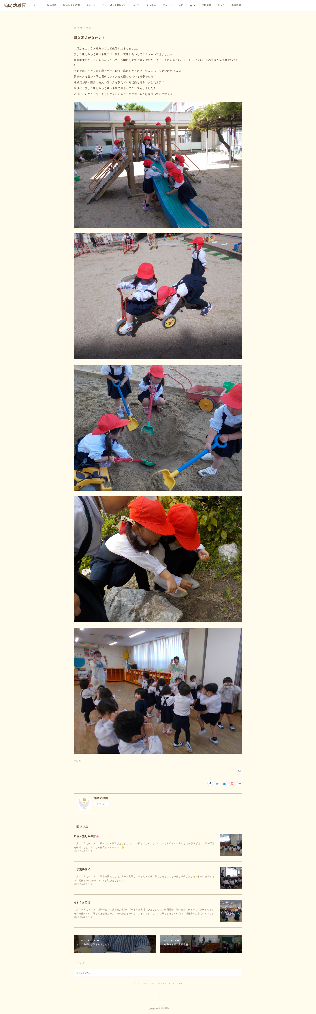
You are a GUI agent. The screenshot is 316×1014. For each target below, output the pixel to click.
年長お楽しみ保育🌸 (86, 836)
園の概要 (52, 5)
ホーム (37, 5)
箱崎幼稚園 (15, 5)
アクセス (167, 5)
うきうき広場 (82, 902)
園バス (136, 5)
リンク (221, 5)
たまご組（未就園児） (114, 5)
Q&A (192, 5)
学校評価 (236, 5)
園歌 (181, 5)
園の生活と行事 (71, 5)
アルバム (91, 5)
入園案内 (151, 5)
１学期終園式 (82, 869)
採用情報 (206, 5)
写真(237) (78, 760)
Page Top (158, 998)
